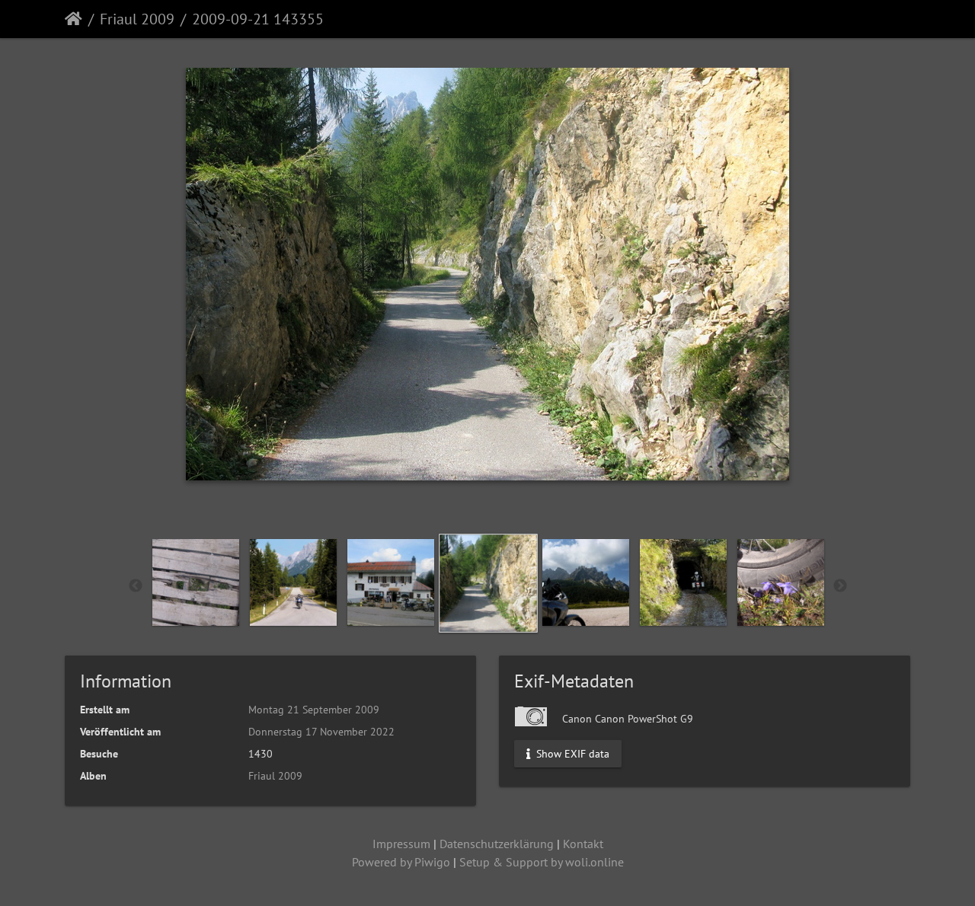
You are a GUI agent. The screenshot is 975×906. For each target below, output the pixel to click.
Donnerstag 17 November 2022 (321, 732)
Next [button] (840, 586)
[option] (196, 582)
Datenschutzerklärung (497, 843)
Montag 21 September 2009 (313, 709)
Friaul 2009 (137, 19)
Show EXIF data (571, 753)
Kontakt (583, 843)
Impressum (401, 843)
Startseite (73, 19)
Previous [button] (135, 586)
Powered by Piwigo (401, 861)
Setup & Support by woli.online (541, 861)
